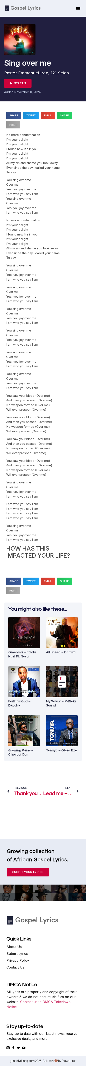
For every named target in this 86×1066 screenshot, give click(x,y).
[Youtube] (23, 1047)
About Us (14, 947)
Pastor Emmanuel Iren (26, 72)
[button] (78, 8)
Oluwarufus (69, 1060)
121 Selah (60, 72)
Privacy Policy (17, 960)
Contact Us (15, 967)
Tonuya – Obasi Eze (61, 750)
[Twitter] (18, 1047)
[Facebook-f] (13, 1047)
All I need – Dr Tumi (61, 652)
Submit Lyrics (17, 953)
